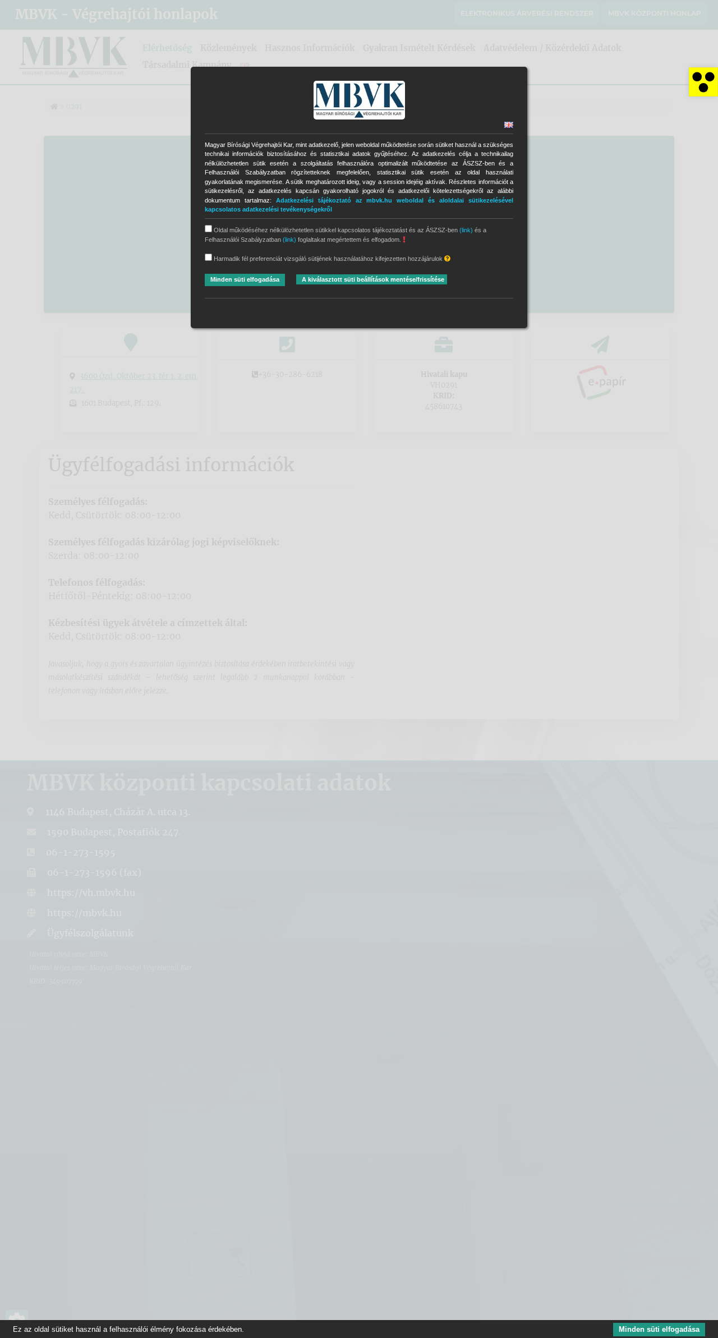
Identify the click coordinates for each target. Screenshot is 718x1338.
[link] (703, 81)
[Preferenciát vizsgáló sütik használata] (447, 259)
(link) (466, 230)
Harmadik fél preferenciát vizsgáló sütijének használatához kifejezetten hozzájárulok (328, 258)
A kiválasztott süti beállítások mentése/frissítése (373, 279)
